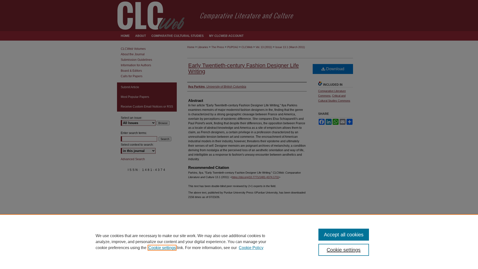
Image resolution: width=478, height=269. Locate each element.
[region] (239, 241)
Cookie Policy (251, 248)
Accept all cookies (343, 234)
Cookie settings (162, 248)
